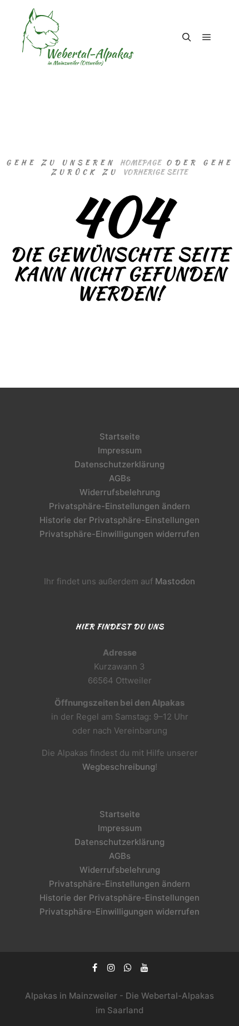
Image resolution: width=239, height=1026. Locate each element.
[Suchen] (187, 37)
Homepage (140, 162)
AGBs (120, 478)
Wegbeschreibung (118, 766)
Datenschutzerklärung (119, 464)
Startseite (119, 436)
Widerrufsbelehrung (119, 492)
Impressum (120, 450)
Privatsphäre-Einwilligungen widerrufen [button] (119, 534)
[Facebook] (94, 967)
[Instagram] (111, 967)
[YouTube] (144, 967)
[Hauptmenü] (207, 37)
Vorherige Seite (155, 172)
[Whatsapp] (128, 967)
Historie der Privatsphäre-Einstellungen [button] (119, 520)
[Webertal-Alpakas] (77, 37)
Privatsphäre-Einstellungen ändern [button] (119, 506)
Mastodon (175, 581)
